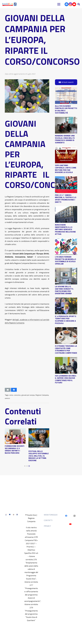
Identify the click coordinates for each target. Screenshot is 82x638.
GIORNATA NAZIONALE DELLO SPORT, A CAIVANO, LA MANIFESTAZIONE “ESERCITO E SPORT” (11, 451)
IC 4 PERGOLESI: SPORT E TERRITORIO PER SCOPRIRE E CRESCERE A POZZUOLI (65, 320)
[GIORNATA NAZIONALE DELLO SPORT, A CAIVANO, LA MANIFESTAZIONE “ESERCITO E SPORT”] (12, 429)
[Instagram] (70, 4)
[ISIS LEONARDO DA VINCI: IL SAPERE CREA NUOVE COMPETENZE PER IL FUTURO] (66, 358)
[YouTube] (74, 4)
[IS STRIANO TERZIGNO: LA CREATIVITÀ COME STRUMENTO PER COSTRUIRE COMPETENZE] (66, 328)
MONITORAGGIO (50, 514)
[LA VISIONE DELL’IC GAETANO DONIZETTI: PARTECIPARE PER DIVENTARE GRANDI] (66, 269)
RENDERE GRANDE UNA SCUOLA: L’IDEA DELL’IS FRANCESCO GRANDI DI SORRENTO (65, 139)
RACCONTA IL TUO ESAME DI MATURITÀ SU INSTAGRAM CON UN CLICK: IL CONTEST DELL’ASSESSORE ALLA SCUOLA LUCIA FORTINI (36, 450)
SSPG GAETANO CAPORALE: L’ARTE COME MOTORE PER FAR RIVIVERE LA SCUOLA (65, 169)
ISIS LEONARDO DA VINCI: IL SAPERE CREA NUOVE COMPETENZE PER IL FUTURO (65, 379)
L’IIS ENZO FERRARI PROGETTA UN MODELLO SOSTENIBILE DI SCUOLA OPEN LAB (65, 260)
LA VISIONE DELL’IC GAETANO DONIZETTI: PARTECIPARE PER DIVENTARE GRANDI (64, 290)
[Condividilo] (14, 390)
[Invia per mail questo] (8, 390)
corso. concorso (15, 395)
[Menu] (59, 4)
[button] (78, 4)
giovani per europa (28, 395)
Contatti (48, 520)
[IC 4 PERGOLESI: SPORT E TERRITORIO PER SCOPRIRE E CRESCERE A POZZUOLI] (66, 299)
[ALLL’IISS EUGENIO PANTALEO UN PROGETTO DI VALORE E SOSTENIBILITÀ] (66, 88)
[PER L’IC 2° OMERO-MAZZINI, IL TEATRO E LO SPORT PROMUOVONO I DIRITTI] (66, 177)
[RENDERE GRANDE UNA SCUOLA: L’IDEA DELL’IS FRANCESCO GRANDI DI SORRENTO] (66, 118)
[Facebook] (66, 4)
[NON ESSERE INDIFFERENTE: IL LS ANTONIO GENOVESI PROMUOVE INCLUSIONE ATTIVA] (66, 207)
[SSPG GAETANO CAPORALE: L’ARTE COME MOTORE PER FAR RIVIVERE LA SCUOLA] (66, 148)
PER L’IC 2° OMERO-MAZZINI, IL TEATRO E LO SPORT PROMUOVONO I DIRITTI (65, 198)
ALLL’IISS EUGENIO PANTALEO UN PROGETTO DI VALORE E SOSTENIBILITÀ (66, 109)
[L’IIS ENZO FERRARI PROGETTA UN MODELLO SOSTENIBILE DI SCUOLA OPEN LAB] (66, 239)
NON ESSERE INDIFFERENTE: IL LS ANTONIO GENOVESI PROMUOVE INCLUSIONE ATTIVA (65, 229)
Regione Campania (42, 395)
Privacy (47, 526)
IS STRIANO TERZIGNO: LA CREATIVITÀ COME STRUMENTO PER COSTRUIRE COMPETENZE (66, 349)
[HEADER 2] (10, 4)
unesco (7, 398)
